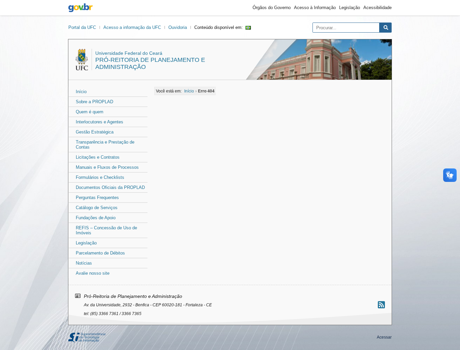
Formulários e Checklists (100, 177)
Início (81, 91)
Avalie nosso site (92, 273)
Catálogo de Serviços (97, 207)
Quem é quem (89, 111)
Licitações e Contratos (98, 157)
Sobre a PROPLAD (94, 101)
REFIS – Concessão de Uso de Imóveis (106, 230)
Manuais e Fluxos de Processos (107, 167)
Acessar (384, 337)
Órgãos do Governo (272, 7)
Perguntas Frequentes (97, 197)
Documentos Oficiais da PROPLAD (110, 187)
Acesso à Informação (315, 7)
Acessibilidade (377, 7)
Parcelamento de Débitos (100, 253)
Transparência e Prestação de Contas (105, 145)
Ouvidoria (177, 27)
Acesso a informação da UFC (132, 27)
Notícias (84, 263)
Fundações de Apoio (96, 217)
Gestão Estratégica (94, 131)
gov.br (80, 7)
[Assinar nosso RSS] (381, 304)
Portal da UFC (82, 27)
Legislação (349, 7)
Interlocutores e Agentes (99, 121)
